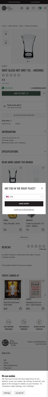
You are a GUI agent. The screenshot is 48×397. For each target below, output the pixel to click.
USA (11, 197)
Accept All (19, 393)
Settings (7, 393)
